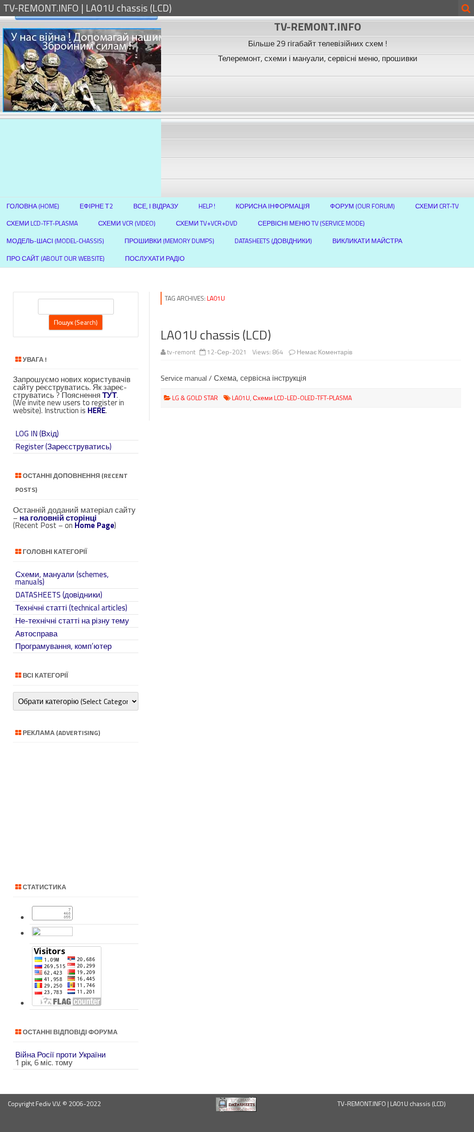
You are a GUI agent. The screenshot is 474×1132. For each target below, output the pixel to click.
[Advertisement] (318, 131)
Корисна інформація (273, 206)
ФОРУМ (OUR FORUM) (362, 206)
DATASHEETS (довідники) (58, 595)
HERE (96, 410)
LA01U (241, 397)
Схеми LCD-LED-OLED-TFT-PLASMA (302, 397)
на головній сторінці (58, 518)
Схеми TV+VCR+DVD (206, 223)
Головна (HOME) (32, 206)
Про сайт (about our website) (55, 258)
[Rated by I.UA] (52, 933)
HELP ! (207, 206)
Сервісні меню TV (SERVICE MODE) (311, 223)
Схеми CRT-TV (437, 206)
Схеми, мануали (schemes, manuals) (62, 578)
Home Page (94, 525)
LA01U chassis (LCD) (216, 335)
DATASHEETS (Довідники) (273, 240)
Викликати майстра (367, 240)
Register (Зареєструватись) (63, 446)
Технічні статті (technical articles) (71, 608)
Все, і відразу (155, 206)
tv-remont (181, 352)
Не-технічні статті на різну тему (72, 621)
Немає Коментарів (324, 352)
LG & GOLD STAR (195, 397)
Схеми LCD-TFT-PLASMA (42, 223)
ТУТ (109, 395)
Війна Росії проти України (60, 1055)
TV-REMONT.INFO (317, 26)
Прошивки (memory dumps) (169, 240)
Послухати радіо (155, 258)
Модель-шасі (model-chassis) (55, 240)
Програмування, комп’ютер (63, 646)
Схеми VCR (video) (127, 223)
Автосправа (36, 634)
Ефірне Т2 (96, 206)
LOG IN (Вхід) (37, 434)
